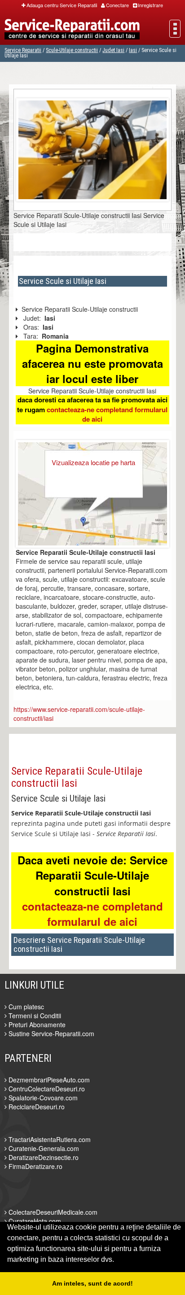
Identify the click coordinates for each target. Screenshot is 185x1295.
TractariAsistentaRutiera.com (49, 1139)
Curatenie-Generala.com (43, 1148)
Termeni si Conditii (34, 1015)
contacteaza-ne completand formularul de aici (107, 414)
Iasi (133, 50)
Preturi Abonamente (36, 1024)
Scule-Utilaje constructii (72, 50)
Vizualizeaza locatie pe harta (93, 462)
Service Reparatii (22, 50)
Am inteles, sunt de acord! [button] (92, 1283)
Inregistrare (150, 5)
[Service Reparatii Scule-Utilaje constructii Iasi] (92, 148)
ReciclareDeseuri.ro (36, 1106)
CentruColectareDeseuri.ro (46, 1088)
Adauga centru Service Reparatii (61, 5)
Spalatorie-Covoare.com (42, 1097)
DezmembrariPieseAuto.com (48, 1079)
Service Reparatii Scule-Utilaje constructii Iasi (76, 777)
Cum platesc (25, 1006)
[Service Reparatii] (72, 30)
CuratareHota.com (34, 1221)
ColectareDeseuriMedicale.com (52, 1212)
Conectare (117, 5)
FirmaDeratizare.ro (34, 1166)
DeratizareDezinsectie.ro (43, 1157)
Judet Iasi (113, 50)
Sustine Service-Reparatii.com (50, 1033)
